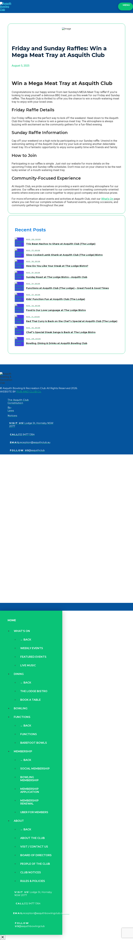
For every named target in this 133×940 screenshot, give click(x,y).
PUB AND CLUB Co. (28, 391)
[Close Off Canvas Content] (2, 937)
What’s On (107, 198)
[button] (125, 6)
